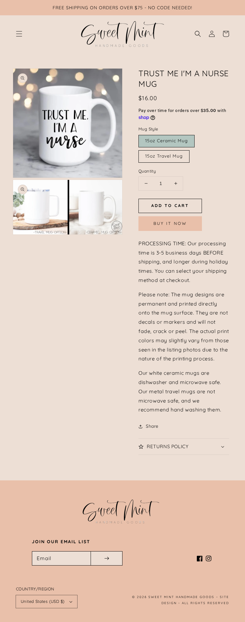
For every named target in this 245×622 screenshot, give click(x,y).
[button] (19, 34)
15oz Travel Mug (164, 156)
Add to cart (170, 205)
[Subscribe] (106, 558)
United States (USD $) (42, 601)
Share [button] (152, 426)
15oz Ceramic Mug (166, 141)
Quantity (147, 171)
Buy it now (170, 223)
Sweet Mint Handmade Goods (181, 597)
